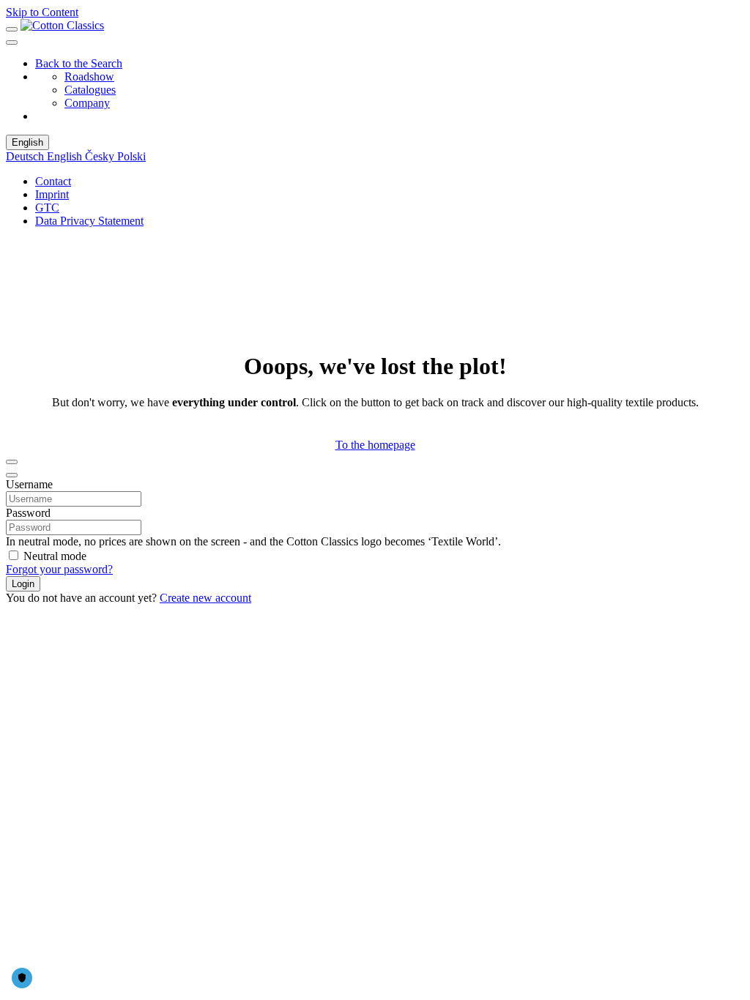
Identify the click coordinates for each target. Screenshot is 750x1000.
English (27, 142)
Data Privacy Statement (89, 220)
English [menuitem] (66, 156)
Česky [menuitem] (101, 156)
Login (23, 583)
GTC (47, 207)
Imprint (52, 194)
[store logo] (62, 25)
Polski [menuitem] (131, 156)
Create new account (205, 598)
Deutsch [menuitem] (26, 156)
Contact (53, 181)
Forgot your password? (59, 569)
